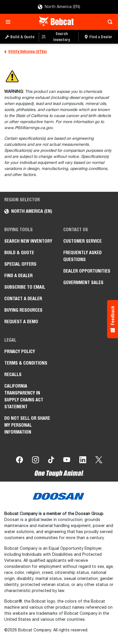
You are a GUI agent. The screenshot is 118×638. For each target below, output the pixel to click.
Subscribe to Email (24, 287)
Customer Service (82, 241)
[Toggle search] (108, 21)
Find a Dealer (18, 275)
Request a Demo (21, 321)
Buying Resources (23, 310)
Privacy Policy (19, 351)
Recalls (12, 374)
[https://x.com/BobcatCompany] (98, 460)
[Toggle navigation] (10, 21)
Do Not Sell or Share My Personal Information (27, 425)
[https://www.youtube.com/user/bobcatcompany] (66, 460)
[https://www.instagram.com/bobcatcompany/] (35, 460)
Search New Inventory (28, 241)
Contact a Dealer (23, 298)
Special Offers (20, 264)
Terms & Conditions (25, 363)
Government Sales (83, 282)
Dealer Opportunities (86, 271)
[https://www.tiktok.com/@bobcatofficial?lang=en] (51, 460)
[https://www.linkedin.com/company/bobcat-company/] (82, 460)
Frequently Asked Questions (82, 256)
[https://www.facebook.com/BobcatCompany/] (19, 460)
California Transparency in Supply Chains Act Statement (23, 396)
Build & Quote (19, 252)
